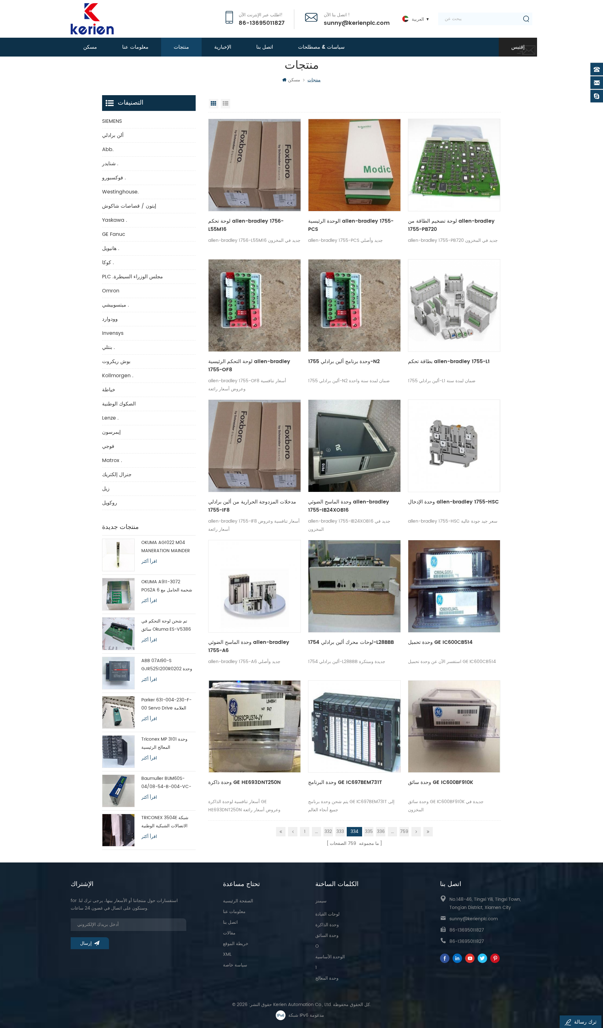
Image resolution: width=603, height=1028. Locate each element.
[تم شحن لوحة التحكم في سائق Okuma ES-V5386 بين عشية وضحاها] (118, 633)
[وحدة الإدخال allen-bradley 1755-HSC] (454, 446)
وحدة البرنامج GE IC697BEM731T (345, 782)
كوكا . (108, 262)
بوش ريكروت (116, 361)
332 (328, 831)
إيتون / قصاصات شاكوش (129, 206)
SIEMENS (112, 121)
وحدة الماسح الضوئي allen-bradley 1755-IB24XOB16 (348, 506)
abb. (108, 149)
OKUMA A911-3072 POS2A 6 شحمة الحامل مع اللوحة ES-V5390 (166, 586)
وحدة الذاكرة (327, 924)
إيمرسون (111, 432)
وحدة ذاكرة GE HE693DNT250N (244, 782)
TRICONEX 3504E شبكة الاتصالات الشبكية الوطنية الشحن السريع (164, 822)
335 (369, 831)
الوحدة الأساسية (330, 956)
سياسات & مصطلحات (321, 47)
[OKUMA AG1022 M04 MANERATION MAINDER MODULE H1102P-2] (118, 555)
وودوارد (110, 319)
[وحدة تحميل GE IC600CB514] (454, 586)
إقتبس (517, 47)
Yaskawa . (114, 220)
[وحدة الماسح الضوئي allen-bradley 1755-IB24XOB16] (354, 446)
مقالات (229, 933)
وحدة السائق (327, 935)
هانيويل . (110, 248)
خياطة (108, 390)
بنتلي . (108, 347)
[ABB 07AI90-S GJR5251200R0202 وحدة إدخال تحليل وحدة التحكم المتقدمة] (118, 673)
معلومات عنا (135, 47)
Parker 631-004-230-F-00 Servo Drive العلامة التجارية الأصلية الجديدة (166, 704)
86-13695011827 (262, 23)
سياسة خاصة (235, 965)
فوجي (108, 446)
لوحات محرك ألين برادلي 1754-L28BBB (351, 642)
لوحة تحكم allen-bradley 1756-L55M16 (246, 225)
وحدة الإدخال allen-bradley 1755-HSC (453, 502)
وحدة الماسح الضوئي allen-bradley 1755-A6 (248, 646)
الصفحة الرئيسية (238, 901)
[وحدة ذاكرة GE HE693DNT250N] (254, 726)
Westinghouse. (120, 192)
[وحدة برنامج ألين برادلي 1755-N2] (354, 305)
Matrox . (112, 460)
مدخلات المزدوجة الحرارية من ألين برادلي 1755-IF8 (252, 506)
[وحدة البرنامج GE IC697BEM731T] (354, 726)
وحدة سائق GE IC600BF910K (440, 782)
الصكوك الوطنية (119, 404)
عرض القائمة (225, 103)
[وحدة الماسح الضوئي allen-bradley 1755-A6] (254, 586)
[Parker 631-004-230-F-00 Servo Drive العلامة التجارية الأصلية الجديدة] (118, 712)
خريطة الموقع (235, 943)
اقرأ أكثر (149, 561)
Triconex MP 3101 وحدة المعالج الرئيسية (164, 743)
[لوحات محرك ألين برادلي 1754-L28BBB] (354, 586)
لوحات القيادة (327, 914)
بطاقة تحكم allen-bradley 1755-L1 (449, 361)
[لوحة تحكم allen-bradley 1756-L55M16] (254, 165)
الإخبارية (222, 47)
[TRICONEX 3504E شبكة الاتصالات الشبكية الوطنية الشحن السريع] (118, 830)
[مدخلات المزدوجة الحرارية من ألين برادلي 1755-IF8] (254, 446)
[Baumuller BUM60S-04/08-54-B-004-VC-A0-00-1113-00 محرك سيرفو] (118, 791)
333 (340, 831)
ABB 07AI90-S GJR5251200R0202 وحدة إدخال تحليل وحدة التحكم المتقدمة (166, 665)
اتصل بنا (264, 47)
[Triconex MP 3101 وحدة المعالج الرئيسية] (118, 752)
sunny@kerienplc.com (357, 23)
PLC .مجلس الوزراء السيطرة (132, 277)
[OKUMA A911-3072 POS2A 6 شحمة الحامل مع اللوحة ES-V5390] (118, 594)
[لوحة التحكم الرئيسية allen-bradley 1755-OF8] (254, 305)
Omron (110, 291)
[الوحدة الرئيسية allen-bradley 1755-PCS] (354, 165)
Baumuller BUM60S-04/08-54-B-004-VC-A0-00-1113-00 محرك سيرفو (166, 783)
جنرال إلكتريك (117, 474)
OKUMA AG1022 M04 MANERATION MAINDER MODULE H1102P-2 (165, 547)
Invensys (112, 333)
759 (404, 831)
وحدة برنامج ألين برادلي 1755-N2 (344, 361)
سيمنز (321, 901)
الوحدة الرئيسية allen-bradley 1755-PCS (351, 225)
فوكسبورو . (114, 178)
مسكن (90, 47)
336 (381, 831)
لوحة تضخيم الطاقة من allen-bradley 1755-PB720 (451, 225)
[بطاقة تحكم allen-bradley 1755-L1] (454, 305)
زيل (106, 489)
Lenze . (110, 418)
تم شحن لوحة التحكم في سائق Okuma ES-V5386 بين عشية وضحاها (166, 625)
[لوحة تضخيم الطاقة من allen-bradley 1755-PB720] (454, 165)
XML (227, 954)
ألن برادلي (112, 135)
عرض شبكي (213, 103)
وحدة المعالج (327, 978)
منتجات (181, 47)
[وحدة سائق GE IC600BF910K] (454, 726)
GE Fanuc (113, 234)
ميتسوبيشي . (115, 305)
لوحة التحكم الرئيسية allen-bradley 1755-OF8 (249, 365)
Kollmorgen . (117, 376)
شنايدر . (110, 164)
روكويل (109, 503)
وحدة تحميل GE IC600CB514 (440, 642)
